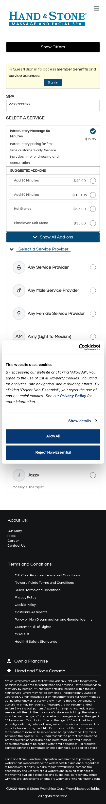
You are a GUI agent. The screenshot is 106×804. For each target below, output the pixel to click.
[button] (53, 249)
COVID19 (22, 634)
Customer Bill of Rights (33, 627)
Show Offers (53, 47)
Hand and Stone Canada (39, 671)
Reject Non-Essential (53, 452)
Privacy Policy (25, 597)
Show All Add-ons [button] (56, 237)
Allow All (53, 436)
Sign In (53, 82)
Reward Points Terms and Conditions (44, 582)
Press (11, 536)
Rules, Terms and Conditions (37, 590)
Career (13, 540)
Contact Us (16, 545)
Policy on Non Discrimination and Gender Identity (53, 619)
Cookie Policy (25, 605)
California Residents (31, 612)
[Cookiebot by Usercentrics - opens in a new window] (78, 347)
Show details (79, 421)
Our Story (14, 531)
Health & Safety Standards (36, 641)
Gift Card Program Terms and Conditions (47, 575)
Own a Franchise (30, 661)
